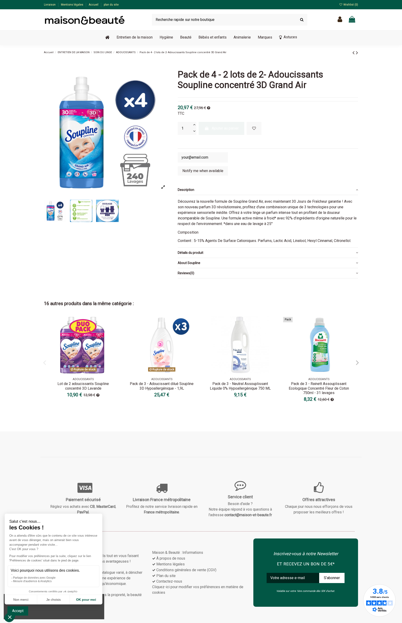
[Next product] (357, 52)
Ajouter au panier (225, 128)
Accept (17, 611)
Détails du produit (190, 252)
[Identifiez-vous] (340, 19)
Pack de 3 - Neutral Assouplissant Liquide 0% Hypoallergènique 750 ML (240, 386)
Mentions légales (72, 4)
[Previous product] (354, 52)
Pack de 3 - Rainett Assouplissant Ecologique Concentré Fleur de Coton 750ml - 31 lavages (319, 388)
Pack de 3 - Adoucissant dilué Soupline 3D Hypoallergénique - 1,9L (162, 386)
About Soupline (189, 263)
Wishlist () (350, 4)
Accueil (94, 4)
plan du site (111, 4)
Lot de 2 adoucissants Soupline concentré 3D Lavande (83, 386)
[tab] (268, 190)
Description (186, 190)
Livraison (50, 4)
